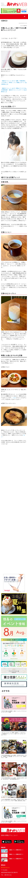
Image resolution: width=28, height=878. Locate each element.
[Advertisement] (14, 510)
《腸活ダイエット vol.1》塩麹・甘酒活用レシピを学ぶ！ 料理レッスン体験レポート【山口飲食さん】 (14, 82)
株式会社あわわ (5, 867)
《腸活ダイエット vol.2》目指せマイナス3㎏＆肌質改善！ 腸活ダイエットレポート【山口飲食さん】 (14, 90)
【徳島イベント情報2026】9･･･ (16, 854)
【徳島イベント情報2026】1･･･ (16, 849)
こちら (14, 397)
